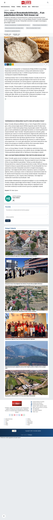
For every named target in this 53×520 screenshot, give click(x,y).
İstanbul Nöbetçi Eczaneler (38, 401)
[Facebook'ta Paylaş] (5, 64)
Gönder (8, 220)
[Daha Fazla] (13, 64)
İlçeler (28, 424)
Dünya (6, 424)
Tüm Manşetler (36, 408)
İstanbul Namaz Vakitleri (38, 404)
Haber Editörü (16, 197)
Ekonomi (24, 6)
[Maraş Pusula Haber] (26, 3)
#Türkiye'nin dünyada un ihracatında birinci (40, 25)
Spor (29, 6)
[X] (12, 415)
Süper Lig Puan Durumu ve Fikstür (40, 407)
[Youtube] (22, 415)
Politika (18, 6)
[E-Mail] (13, 200)
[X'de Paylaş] (8, 64)
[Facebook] (10, 415)
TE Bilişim (30, 434)
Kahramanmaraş (5, 6)
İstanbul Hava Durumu (37, 403)
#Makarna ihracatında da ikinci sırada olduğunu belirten (14, 28)
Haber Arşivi (35, 411)
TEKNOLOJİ (29, 423)
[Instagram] (17, 415)
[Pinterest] (14, 415)
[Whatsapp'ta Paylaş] (10, 64)
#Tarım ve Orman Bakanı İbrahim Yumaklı (33, 28)
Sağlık (6, 423)
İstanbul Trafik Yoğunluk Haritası (40, 406)
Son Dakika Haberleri (37, 410)
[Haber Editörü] (8, 198)
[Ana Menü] (4, 2)
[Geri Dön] (4, 516)
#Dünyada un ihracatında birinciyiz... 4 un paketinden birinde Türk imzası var (17, 25)
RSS (15, 430)
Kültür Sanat (35, 6)
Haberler (6, 10)
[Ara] (47, 2)
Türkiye (13, 6)
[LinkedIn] (19, 415)
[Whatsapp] (24, 415)
